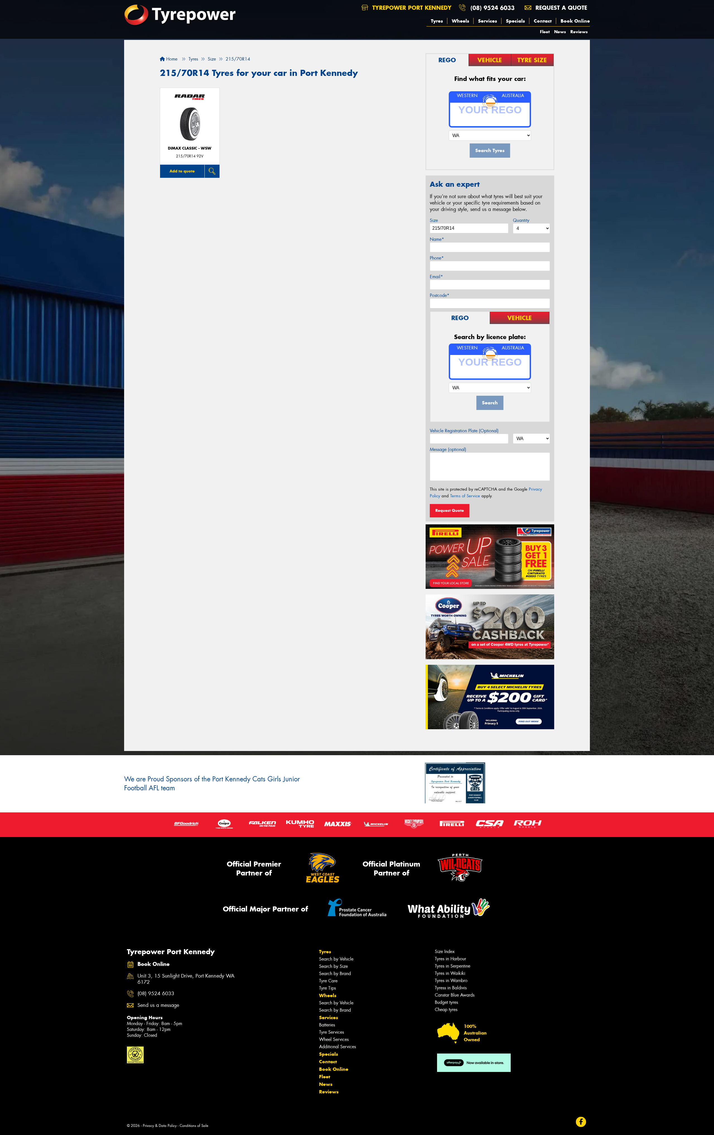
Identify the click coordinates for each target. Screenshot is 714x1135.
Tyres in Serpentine (452, 966)
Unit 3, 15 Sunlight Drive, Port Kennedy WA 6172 (186, 979)
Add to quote (182, 171)
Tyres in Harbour (450, 959)
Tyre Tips (327, 988)
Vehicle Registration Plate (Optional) (464, 431)
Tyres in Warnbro (451, 980)
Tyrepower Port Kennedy (411, 7)
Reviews (579, 31)
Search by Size (333, 966)
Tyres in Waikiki (450, 973)
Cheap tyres (446, 1009)
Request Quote (449, 510)
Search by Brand (335, 973)
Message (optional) (448, 449)
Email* (436, 277)
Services (487, 21)
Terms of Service (465, 496)
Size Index (445, 951)
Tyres (437, 21)
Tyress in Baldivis (451, 988)
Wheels (460, 21)
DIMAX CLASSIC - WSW (189, 148)
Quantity (521, 220)
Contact (543, 21)
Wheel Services (334, 1039)
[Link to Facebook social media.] (581, 1122)
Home (171, 59)
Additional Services (337, 1047)
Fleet (545, 31)
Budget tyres (446, 1002)
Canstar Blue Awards (454, 995)
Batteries (327, 1025)
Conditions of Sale (194, 1125)
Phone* (437, 258)
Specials (515, 21)
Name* (437, 239)
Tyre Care (328, 981)
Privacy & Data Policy (160, 1125)
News (560, 31)
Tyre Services (331, 1032)
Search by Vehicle (336, 959)
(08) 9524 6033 (493, 7)
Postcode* (439, 295)
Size (434, 220)
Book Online (575, 21)
